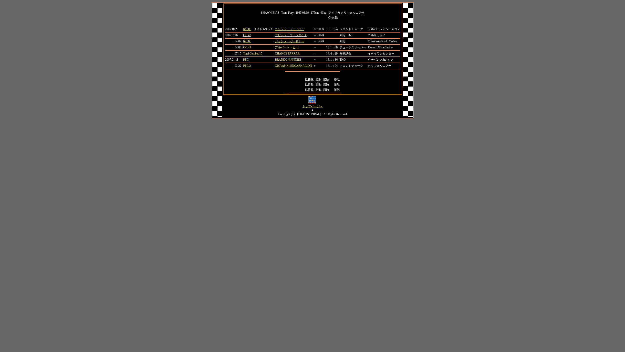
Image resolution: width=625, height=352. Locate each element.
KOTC (247, 29)
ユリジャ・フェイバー (289, 29)
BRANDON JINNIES (288, 59)
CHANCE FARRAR (287, 53)
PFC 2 (247, 65)
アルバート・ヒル (286, 47)
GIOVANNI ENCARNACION (293, 65)
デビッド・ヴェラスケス (291, 35)
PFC (246, 59)
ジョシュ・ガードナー (289, 41)
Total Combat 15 (252, 53)
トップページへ (312, 106)
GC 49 (247, 47)
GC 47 (247, 35)
